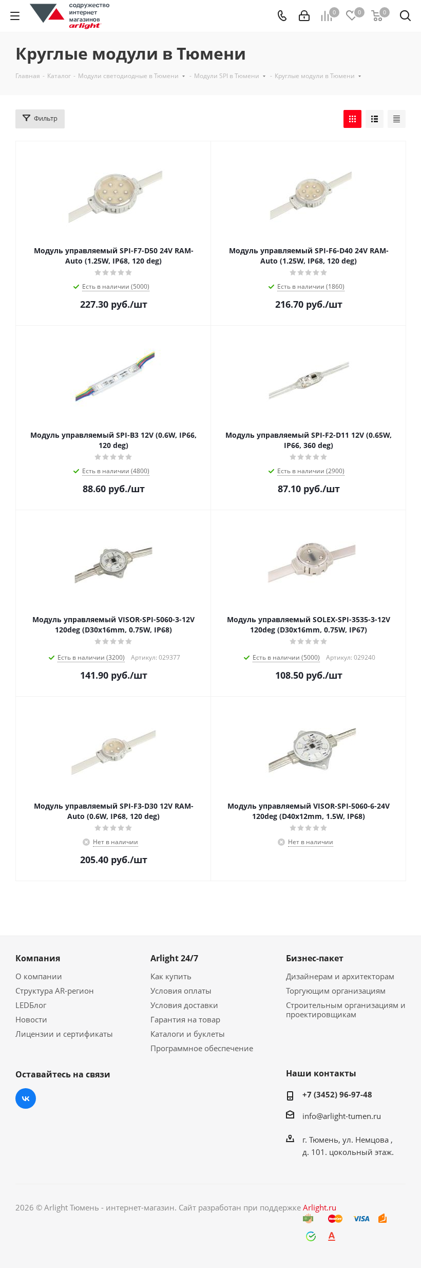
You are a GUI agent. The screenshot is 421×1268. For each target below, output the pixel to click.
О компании (38, 976)
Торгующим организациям (336, 990)
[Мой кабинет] (304, 16)
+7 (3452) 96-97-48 (337, 1094)
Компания (37, 958)
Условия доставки (184, 1005)
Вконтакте (25, 1098)
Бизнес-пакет (314, 958)
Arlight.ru (319, 1207)
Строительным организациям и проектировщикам (346, 1009)
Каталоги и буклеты (187, 1034)
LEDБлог (30, 1005)
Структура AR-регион (54, 990)
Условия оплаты (181, 990)
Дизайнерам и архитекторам (340, 976)
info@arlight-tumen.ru (341, 1116)
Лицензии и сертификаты (64, 1034)
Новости (31, 1019)
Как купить (171, 976)
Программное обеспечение (201, 1048)
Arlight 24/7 (174, 958)
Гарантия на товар (185, 1019)
